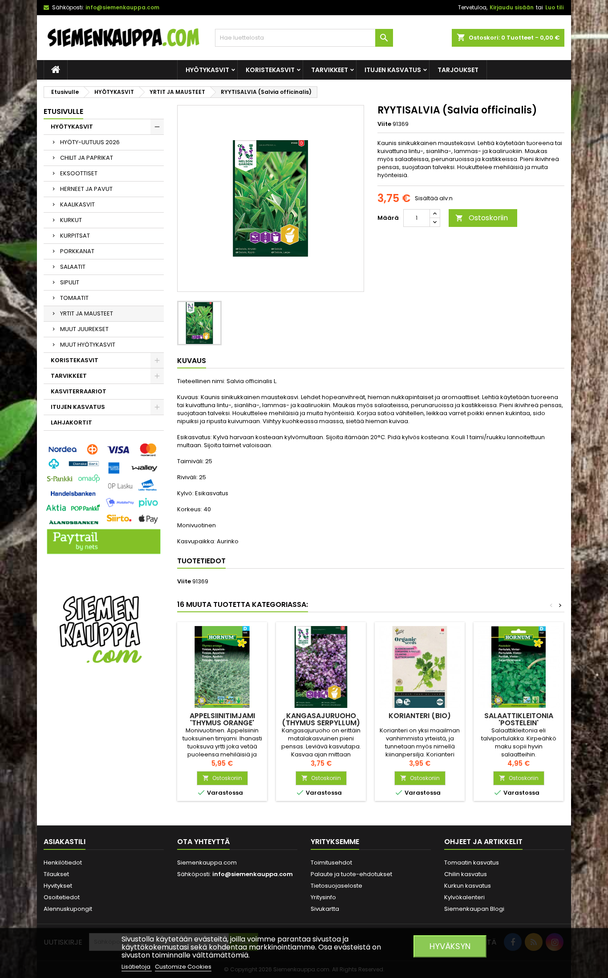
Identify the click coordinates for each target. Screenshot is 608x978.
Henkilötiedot (63, 862)
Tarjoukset (458, 69)
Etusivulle (63, 111)
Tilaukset (56, 874)
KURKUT (71, 220)
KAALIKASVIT (77, 204)
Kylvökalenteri (464, 897)
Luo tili (554, 7)
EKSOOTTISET (78, 173)
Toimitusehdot (331, 862)
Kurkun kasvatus (467, 885)
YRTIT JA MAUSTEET (86, 313)
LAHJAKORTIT (71, 422)
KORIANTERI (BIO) (420, 716)
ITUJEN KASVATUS (393, 69)
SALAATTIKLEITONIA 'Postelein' (518, 719)
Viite (384, 124)
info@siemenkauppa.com (122, 7)
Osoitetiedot (62, 897)
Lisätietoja (137, 966)
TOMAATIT (74, 298)
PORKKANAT (77, 251)
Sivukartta (325, 909)
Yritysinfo (323, 897)
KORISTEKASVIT (270, 69)
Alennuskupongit (68, 909)
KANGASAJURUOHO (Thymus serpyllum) (321, 719)
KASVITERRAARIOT (78, 391)
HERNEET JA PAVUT (86, 189)
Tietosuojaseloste (336, 885)
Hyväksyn (450, 946)
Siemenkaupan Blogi (474, 909)
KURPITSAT (75, 235)
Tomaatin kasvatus (471, 862)
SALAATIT (72, 267)
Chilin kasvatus (465, 874)
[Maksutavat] (104, 499)
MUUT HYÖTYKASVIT (87, 344)
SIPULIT (69, 282)
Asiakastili (64, 842)
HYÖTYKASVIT (207, 69)
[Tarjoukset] (104, 628)
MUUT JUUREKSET (84, 329)
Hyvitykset (58, 885)
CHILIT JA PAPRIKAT (86, 158)
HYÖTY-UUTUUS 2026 (90, 142)
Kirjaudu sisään (512, 7)
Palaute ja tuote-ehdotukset (351, 874)
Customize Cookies (183, 966)
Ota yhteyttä (203, 842)
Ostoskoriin (481, 218)
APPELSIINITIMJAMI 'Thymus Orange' (222, 719)
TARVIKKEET (329, 69)
